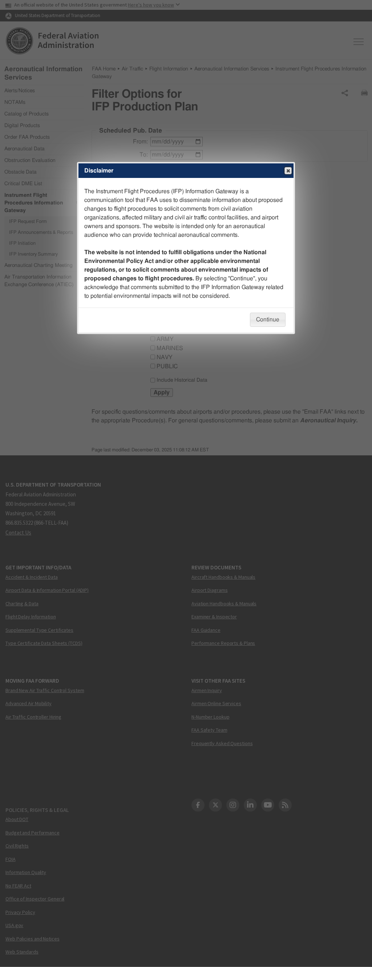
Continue (267, 319)
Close (288, 170)
